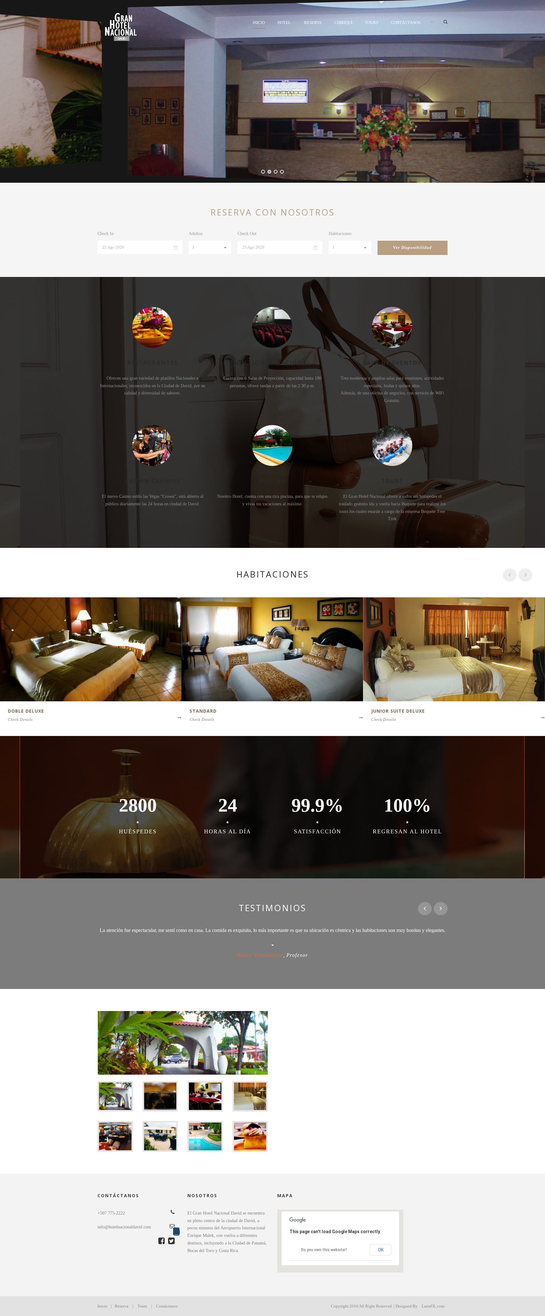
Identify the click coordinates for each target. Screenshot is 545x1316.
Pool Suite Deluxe (396, 711)
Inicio (259, 22)
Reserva (313, 22)
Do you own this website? (324, 1250)
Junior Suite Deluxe (216, 711)
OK (381, 1249)
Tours (371, 22)
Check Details (20, 719)
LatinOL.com (433, 1306)
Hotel (284, 22)
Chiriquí (343, 22)
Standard (21, 711)
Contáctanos (405, 22)
